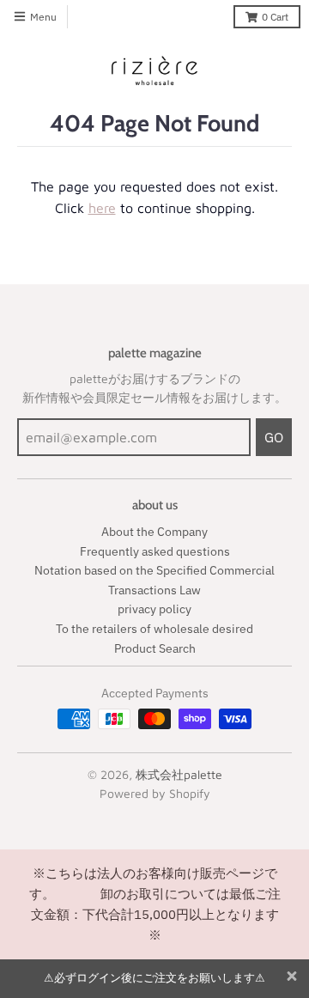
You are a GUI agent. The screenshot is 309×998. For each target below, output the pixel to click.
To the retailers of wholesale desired (154, 628)
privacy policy (154, 609)
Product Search (155, 648)
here (102, 208)
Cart (275, 16)
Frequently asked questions (155, 551)
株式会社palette (179, 774)
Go (273, 437)
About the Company (154, 531)
